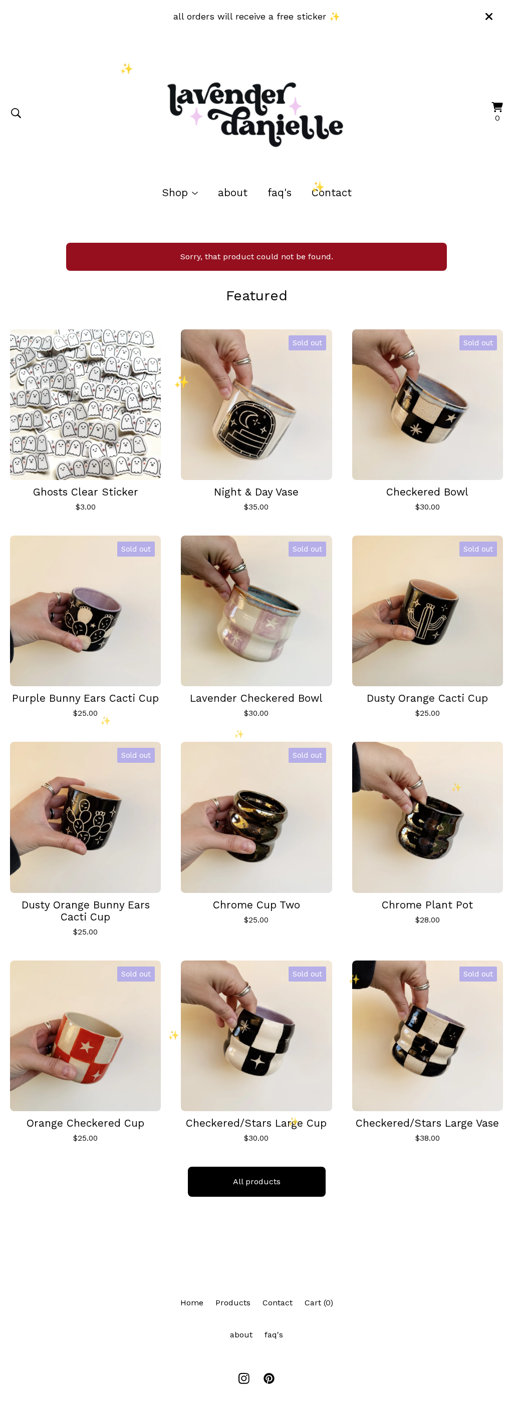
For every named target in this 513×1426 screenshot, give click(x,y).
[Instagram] (243, 1378)
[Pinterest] (269, 1378)
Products (232, 1302)
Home (191, 1302)
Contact (332, 193)
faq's (280, 193)
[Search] (16, 113)
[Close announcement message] (489, 17)
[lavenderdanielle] (256, 113)
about (232, 193)
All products (257, 1181)
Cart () (319, 1302)
